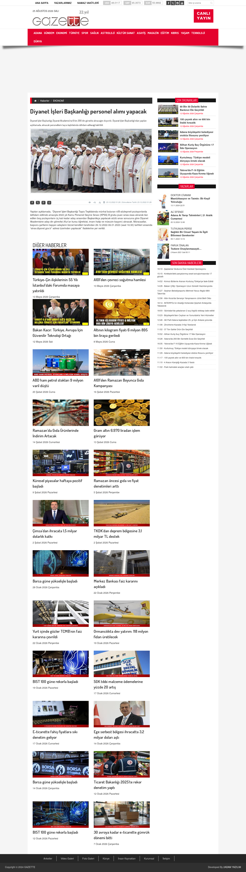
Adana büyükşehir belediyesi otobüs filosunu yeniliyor (196, 133)
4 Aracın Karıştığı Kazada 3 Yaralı (175, 362)
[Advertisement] (123, 69)
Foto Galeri (88, 858)
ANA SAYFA (41, 3)
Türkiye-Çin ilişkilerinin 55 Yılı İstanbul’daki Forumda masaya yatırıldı (56, 285)
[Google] (44, 202)
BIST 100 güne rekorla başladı (55, 681)
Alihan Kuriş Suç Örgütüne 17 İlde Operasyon (197, 146)
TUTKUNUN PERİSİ (181, 211)
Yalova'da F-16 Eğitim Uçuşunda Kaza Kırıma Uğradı (197, 171)
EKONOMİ (58, 100)
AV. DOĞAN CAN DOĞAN (184, 245)
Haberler (44, 100)
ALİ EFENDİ (177, 195)
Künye (106, 858)
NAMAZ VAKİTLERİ (88, 3)
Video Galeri (67, 858)
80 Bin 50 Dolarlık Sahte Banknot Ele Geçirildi (193, 108)
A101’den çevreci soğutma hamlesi (120, 279)
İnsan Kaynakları (127, 858)
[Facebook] (32, 202)
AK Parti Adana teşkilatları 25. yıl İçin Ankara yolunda (184, 319)
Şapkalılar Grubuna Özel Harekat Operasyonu (181, 268)
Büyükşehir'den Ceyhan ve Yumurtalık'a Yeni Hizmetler (185, 315)
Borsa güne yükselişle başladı (55, 580)
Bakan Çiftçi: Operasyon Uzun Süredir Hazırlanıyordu (185, 285)
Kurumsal (149, 858)
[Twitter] (38, 202)
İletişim (166, 858)
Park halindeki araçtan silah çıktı (175, 367)
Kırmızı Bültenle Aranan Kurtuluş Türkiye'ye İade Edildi (185, 281)
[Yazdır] (90, 202)
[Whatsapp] (49, 202)
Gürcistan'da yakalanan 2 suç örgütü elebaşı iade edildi (186, 310)
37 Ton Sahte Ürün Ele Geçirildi (175, 329)
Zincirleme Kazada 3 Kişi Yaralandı (176, 324)
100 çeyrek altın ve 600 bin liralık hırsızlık (195, 121)
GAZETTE (29, 867)
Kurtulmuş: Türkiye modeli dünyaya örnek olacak (195, 159)
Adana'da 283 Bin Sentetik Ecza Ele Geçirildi (181, 338)
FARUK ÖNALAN (180, 228)
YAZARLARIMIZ (63, 3)
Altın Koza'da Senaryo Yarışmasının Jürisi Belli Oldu (184, 298)
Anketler (48, 858)
